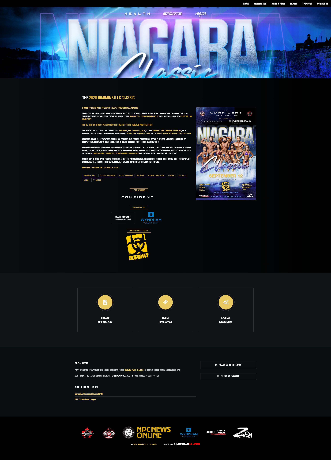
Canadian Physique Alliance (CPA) (89, 394)
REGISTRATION (260, 3)
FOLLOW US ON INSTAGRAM (229, 365)
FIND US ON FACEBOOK (230, 376)
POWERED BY (168, 444)
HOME (246, 3)
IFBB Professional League (85, 399)
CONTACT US (322, 3)
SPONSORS (307, 3)
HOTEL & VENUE (278, 3)
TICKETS (293, 3)
